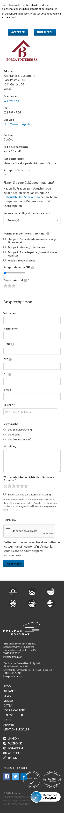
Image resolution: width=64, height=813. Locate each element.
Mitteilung (9, 446)
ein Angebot (15, 434)
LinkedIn (11, 738)
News (7, 696)
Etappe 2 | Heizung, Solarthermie (26, 247)
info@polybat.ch (12, 676)
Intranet (9, 691)
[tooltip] (47, 233)
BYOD (7, 686)
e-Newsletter (13, 715)
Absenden (14, 563)
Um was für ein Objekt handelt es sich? (26, 213)
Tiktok (12, 758)
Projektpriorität (14, 280)
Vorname (9, 313)
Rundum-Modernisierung (21, 260)
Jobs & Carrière (14, 710)
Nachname (10, 328)
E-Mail (7, 389)
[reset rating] (5, 486)
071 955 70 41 (12, 653)
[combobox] (7, 412)
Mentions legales (16, 729)
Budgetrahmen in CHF (18, 267)
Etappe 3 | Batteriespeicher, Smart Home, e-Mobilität (32, 254)
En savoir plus (10, 22)
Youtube (11, 753)
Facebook (12, 743)
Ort (6, 374)
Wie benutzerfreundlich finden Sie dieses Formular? (28, 479)
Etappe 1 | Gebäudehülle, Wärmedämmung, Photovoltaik (32, 241)
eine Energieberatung (20, 429)
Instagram (13, 748)
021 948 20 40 (12, 673)
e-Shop (8, 720)
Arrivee (8, 725)
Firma (8, 344)
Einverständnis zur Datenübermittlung (29, 494)
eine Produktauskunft (20, 439)
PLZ (7, 359)
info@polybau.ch (12, 657)
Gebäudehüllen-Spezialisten (21, 197)
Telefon (8, 405)
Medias (8, 701)
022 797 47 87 (12, 101)
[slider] (9, 286)
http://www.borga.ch (16, 124)
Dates (7, 705)
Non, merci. (45, 32)
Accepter (18, 32)
